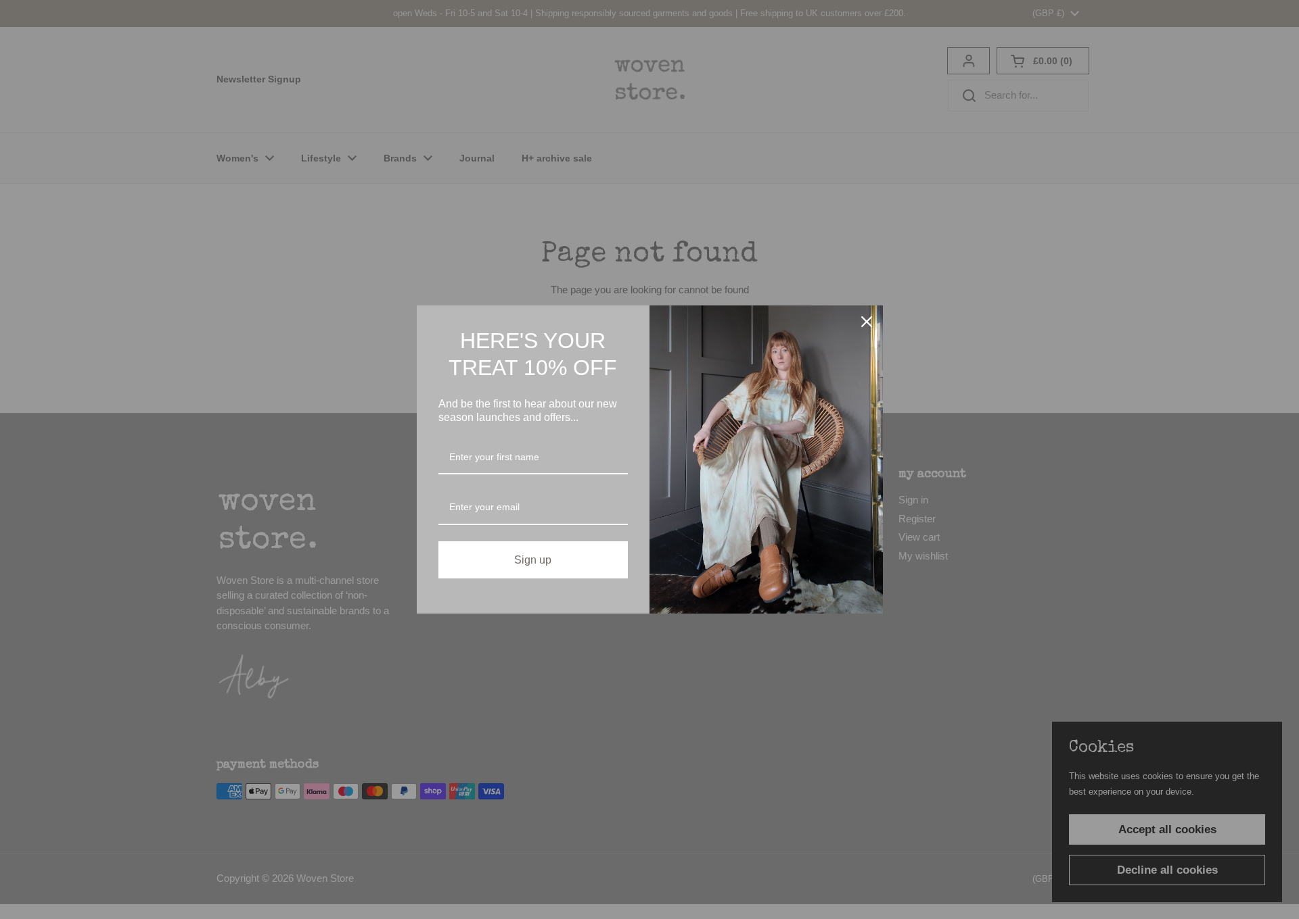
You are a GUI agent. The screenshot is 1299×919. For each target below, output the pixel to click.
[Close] (866, 321)
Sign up (532, 560)
